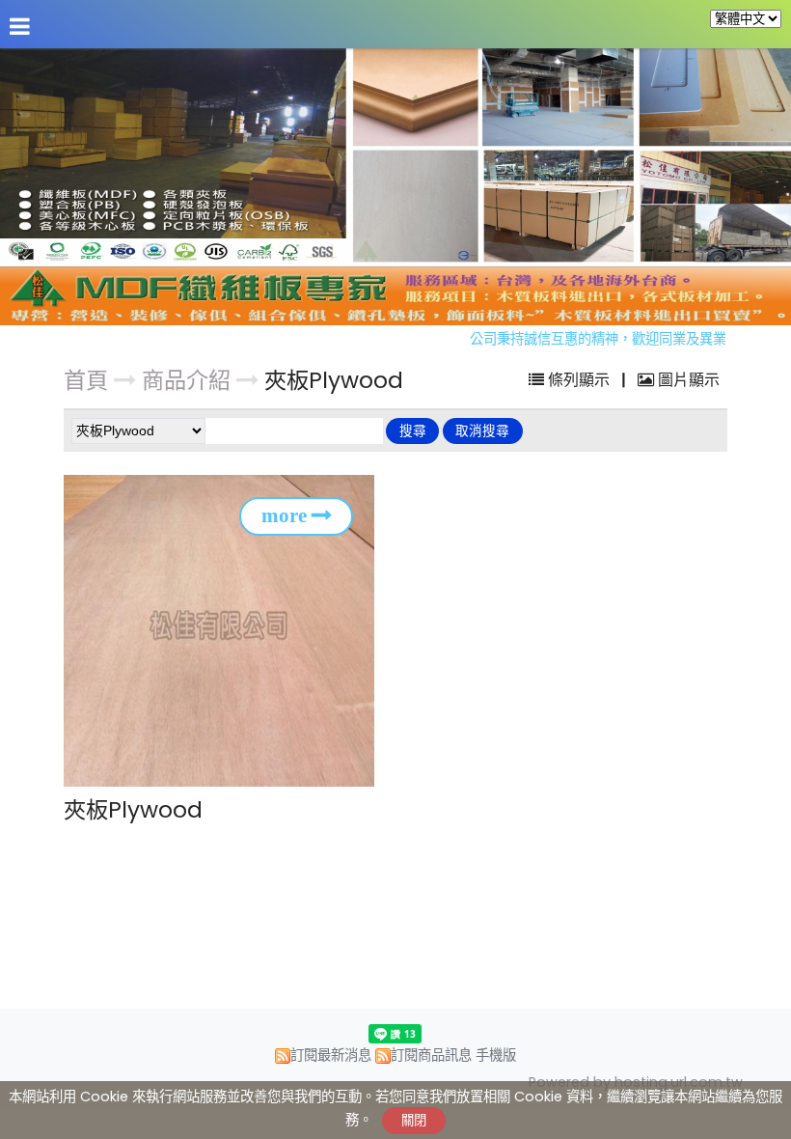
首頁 (86, 380)
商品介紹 (189, 380)
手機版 (496, 1055)
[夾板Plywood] (225, 630)
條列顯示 (579, 380)
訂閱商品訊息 (431, 1055)
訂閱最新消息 (330, 1055)
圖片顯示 (687, 380)
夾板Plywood (333, 380)
